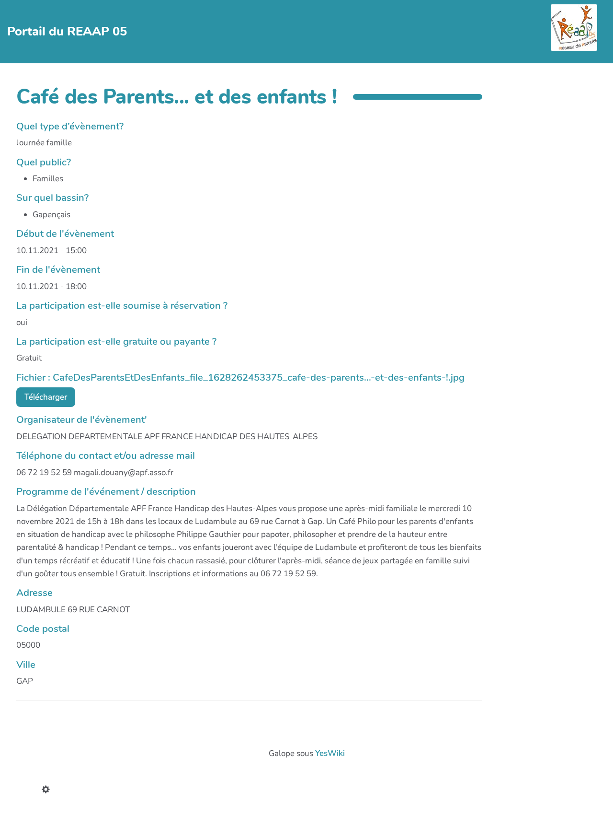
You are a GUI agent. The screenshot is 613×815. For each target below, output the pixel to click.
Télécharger (45, 397)
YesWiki (330, 753)
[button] (48, 791)
